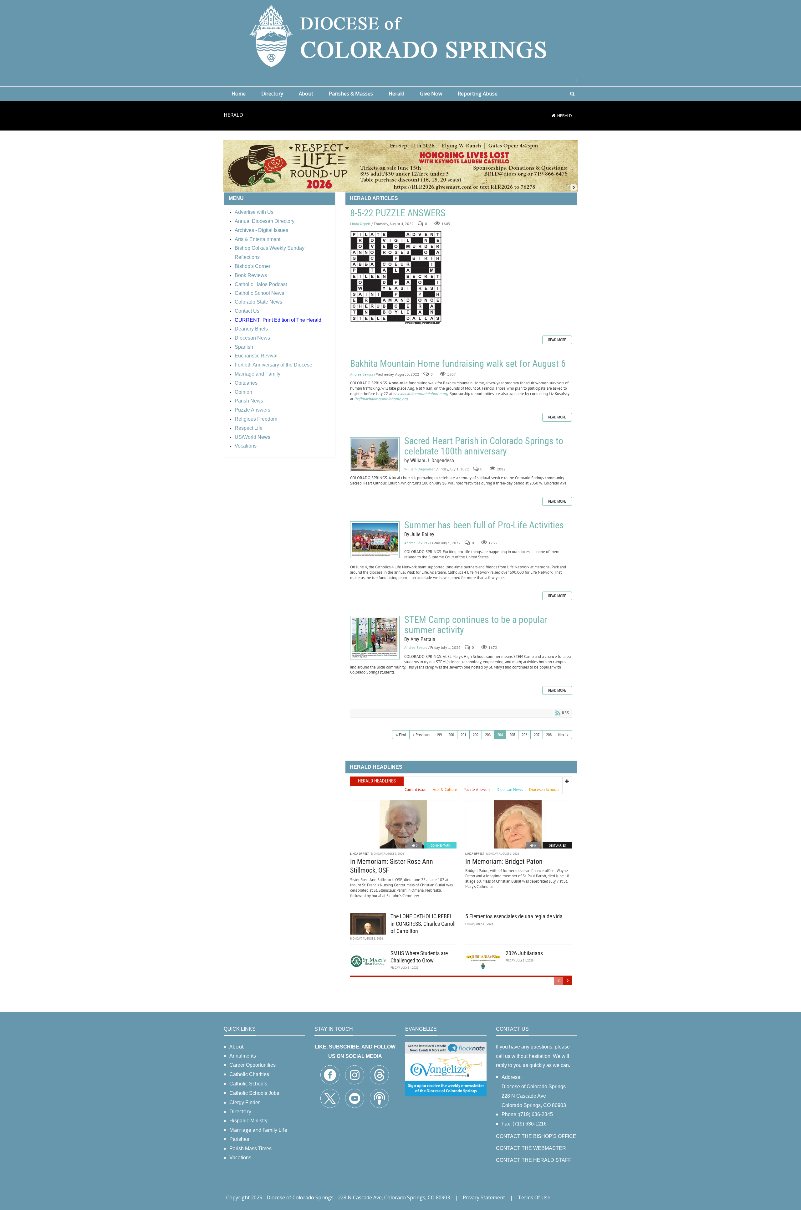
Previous (423, 734)
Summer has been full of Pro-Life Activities (374, 540)
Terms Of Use (534, 1197)
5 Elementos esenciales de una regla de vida (514, 916)
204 (500, 734)
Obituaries (557, 845)
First (402, 734)
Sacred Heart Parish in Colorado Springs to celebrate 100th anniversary (374, 455)
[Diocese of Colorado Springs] (400, 35)
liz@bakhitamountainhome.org (381, 399)
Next (562, 734)
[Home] (553, 115)
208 (549, 734)
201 (463, 734)
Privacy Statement (484, 1197)
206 (524, 734)
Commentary (440, 845)
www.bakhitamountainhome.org (420, 393)
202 (475, 734)
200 (451, 734)
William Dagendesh (420, 469)
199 (439, 734)
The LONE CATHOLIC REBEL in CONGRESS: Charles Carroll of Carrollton (423, 923)
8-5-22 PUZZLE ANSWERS (398, 213)
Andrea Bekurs (361, 374)
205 (512, 734)
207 (536, 734)
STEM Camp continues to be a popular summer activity (374, 637)
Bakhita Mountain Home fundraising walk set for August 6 (458, 363)
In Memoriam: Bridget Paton (504, 861)
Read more (557, 340)
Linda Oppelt (360, 223)
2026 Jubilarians (524, 953)
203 (488, 734)
